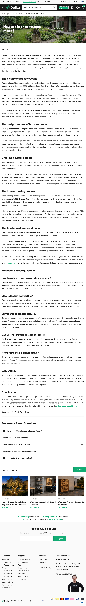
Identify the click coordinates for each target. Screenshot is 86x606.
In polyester (8, 573)
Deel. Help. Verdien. (45, 568)
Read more (6, 507)
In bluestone (8, 576)
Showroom (42, 562)
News (20, 14)
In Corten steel (9, 571)
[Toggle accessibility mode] (74, 1)
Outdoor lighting (7, 582)
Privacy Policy (23, 579)
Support (21, 555)
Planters (4, 568)
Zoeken (54, 7)
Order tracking (23, 562)
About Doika (42, 559)
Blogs (13, 14)
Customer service (66, 2)
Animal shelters (7, 579)
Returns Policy (23, 576)
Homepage (5, 14)
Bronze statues (7, 585)
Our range (6, 555)
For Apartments (9, 565)
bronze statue (12, 263)
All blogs (80, 469)
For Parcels (7, 562)
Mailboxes (5, 559)
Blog (40, 565)
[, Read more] (73, 7)
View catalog (3, 7)
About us (42, 555)
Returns (20, 565)
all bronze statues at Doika (66, 406)
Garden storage (7, 588)
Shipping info (22, 568)
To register (60, 539)
